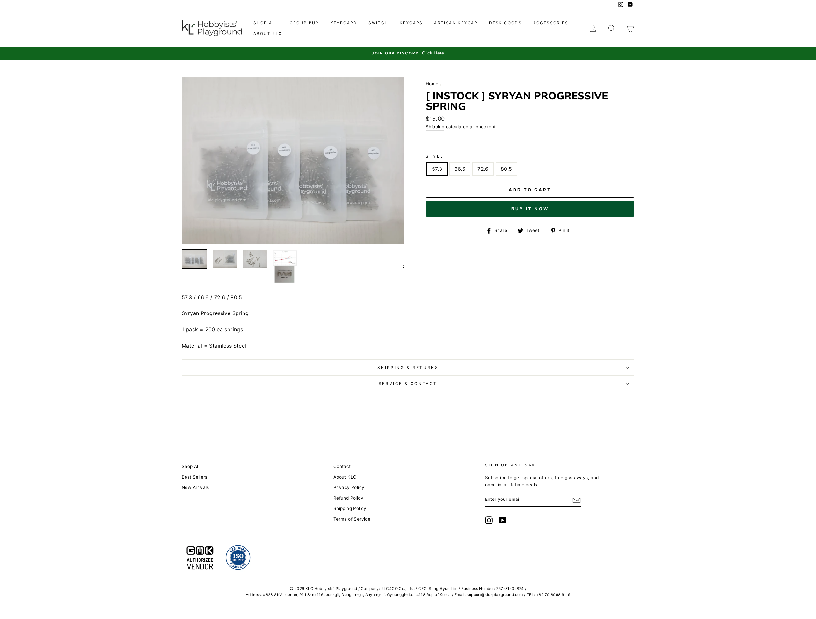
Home (432, 83)
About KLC (267, 33)
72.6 (483, 169)
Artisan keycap (456, 22)
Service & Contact (408, 383)
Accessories (550, 22)
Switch (378, 22)
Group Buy (304, 22)
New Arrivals (195, 487)
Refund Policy (348, 497)
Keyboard (344, 22)
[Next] (400, 266)
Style (435, 156)
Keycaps (411, 22)
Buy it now (530, 208)
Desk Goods (505, 22)
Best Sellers (195, 476)
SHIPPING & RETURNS (408, 367)
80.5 (506, 169)
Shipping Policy (350, 508)
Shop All (190, 466)
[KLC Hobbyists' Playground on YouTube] (502, 520)
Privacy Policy (349, 487)
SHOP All (265, 22)
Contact (342, 466)
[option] (408, 53)
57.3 (437, 169)
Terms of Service (351, 519)
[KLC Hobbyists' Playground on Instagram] (489, 520)
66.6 (460, 169)
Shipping (435, 126)
